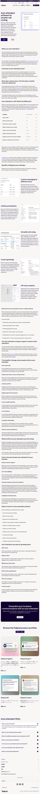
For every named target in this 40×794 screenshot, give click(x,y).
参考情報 (3, 764)
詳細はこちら (3, 670)
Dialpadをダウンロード (5, 771)
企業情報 (3, 766)
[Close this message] (38, 1)
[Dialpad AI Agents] (10, 655)
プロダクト (3, 759)
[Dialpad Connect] (29, 692)
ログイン (36, 2)
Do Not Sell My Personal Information (8, 774)
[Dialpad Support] (29, 655)
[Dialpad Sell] (10, 692)
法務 (2, 769)
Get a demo (4, 40)
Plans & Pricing (12, 40)
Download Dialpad (20, 777)
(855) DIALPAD (4, 787)
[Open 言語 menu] (12, 3)
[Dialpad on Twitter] (20, 784)
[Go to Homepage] (4, 5)
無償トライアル (36, 5)
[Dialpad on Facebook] (17, 784)
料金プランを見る (20, 631)
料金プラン (29, 5)
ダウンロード (28, 2)
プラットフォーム (4, 761)
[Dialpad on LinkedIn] (22, 784)
